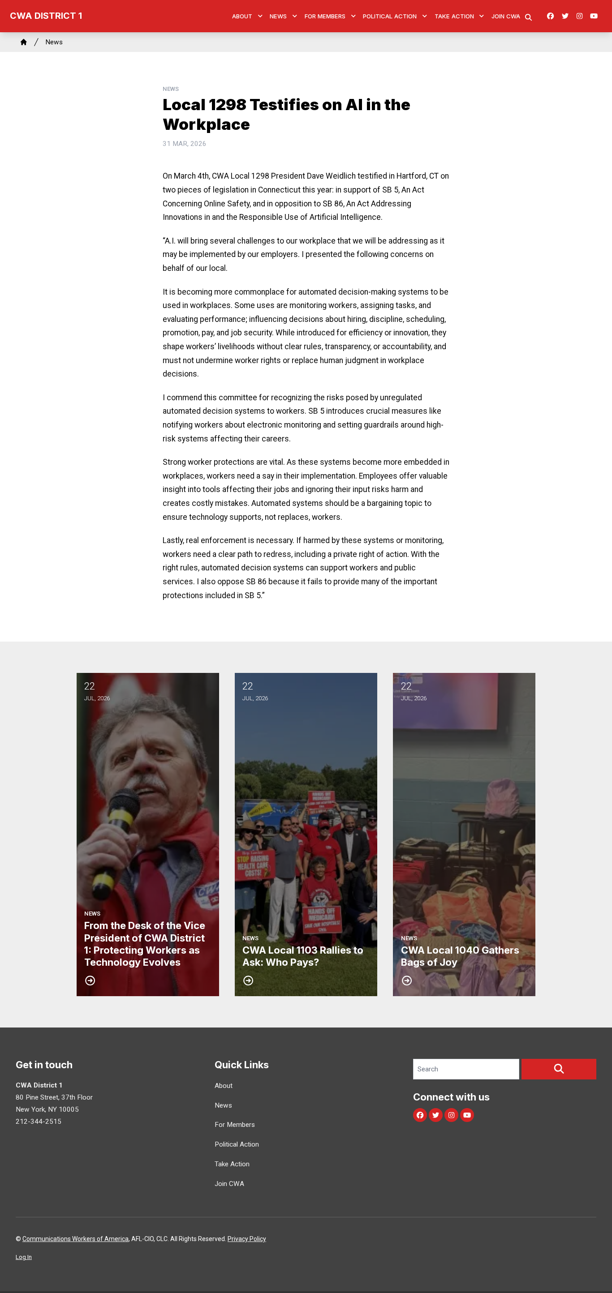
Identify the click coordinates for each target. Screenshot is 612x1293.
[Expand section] (260, 16)
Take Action (454, 16)
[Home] (24, 42)
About (242, 16)
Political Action (390, 16)
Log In (24, 1257)
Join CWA (505, 16)
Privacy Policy (247, 1238)
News (278, 16)
